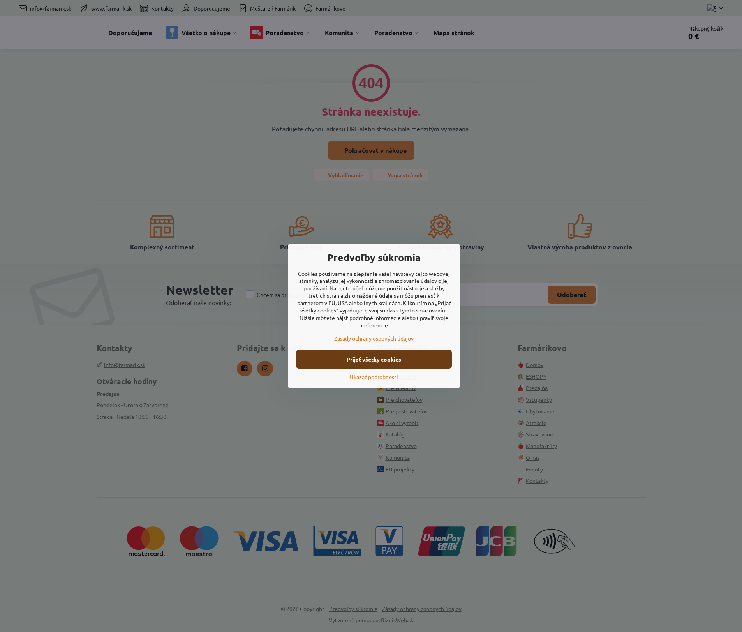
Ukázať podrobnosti (374, 376)
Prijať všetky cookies (374, 359)
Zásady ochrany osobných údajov (374, 338)
